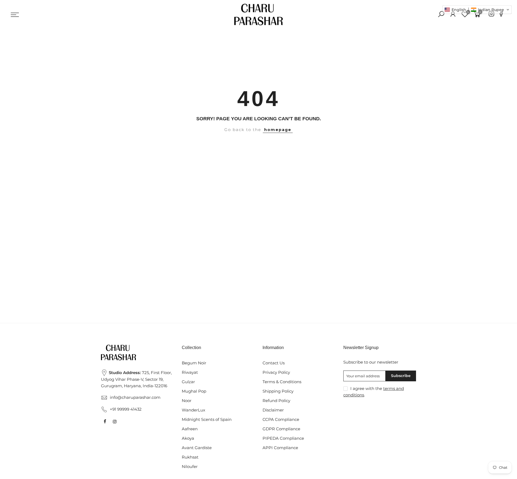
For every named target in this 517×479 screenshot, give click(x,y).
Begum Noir (194, 363)
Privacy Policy (276, 372)
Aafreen (190, 429)
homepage (277, 129)
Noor (186, 400)
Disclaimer (273, 410)
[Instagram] (491, 15)
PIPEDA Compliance (283, 438)
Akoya (188, 438)
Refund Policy (276, 400)
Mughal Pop (194, 391)
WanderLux (193, 410)
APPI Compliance (280, 447)
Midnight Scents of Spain (207, 419)
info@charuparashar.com (135, 397)
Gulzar (188, 381)
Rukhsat (190, 457)
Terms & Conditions (282, 381)
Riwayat (190, 372)
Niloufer (190, 466)
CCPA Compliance (281, 419)
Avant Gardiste (197, 447)
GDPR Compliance (281, 429)
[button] (477, 9)
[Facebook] (501, 15)
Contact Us (274, 363)
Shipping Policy (278, 391)
